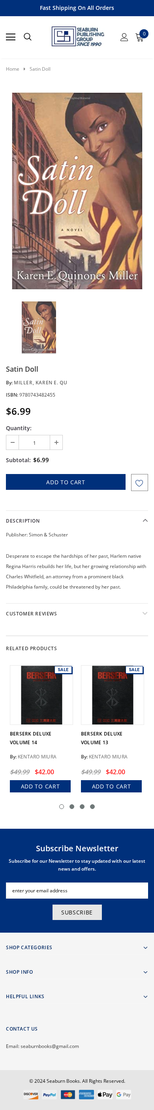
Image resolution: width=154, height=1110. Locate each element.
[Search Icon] (28, 37)
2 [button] (71, 806)
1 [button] (61, 806)
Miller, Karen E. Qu (40, 382)
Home (12, 69)
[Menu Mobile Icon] (10, 37)
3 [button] (82, 806)
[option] (77, 191)
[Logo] (77, 34)
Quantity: (19, 428)
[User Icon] (124, 37)
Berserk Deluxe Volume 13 (101, 738)
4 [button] (92, 806)
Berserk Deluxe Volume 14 (30, 738)
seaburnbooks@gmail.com (50, 1046)
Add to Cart (40, 786)
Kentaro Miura (37, 756)
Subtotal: (18, 460)
